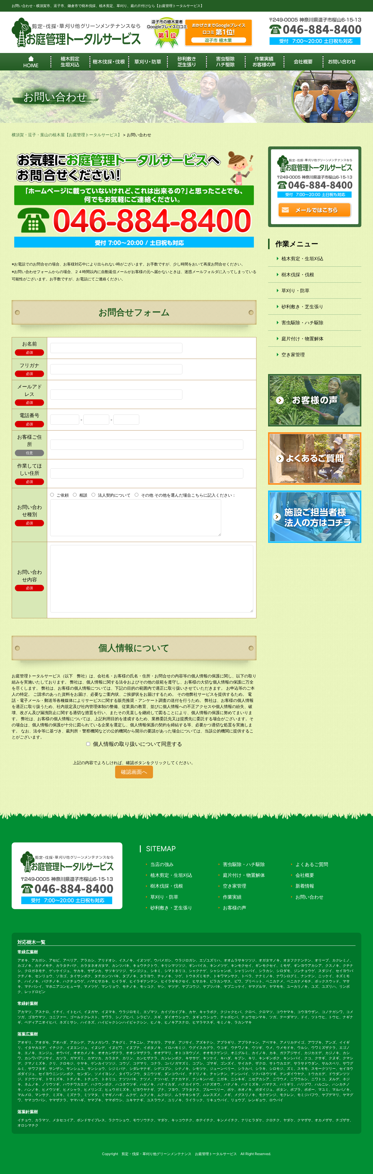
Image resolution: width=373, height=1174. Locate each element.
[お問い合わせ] (342, 61)
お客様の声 (234, 908)
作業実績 (232, 897)
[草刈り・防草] (147, 61)
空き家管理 (293, 354)
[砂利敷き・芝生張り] (186, 61)
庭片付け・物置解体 (302, 338)
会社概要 (304, 875)
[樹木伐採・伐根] (108, 61)
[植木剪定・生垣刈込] (69, 61)
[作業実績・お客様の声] (264, 61)
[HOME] (31, 61)
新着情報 (304, 886)
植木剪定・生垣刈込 (302, 258)
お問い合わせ (309, 897)
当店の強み (162, 864)
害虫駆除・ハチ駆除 (302, 322)
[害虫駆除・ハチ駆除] (225, 61)
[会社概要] (303, 61)
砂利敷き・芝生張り (302, 306)
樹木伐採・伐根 (297, 274)
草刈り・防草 (295, 290)
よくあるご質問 (311, 864)
